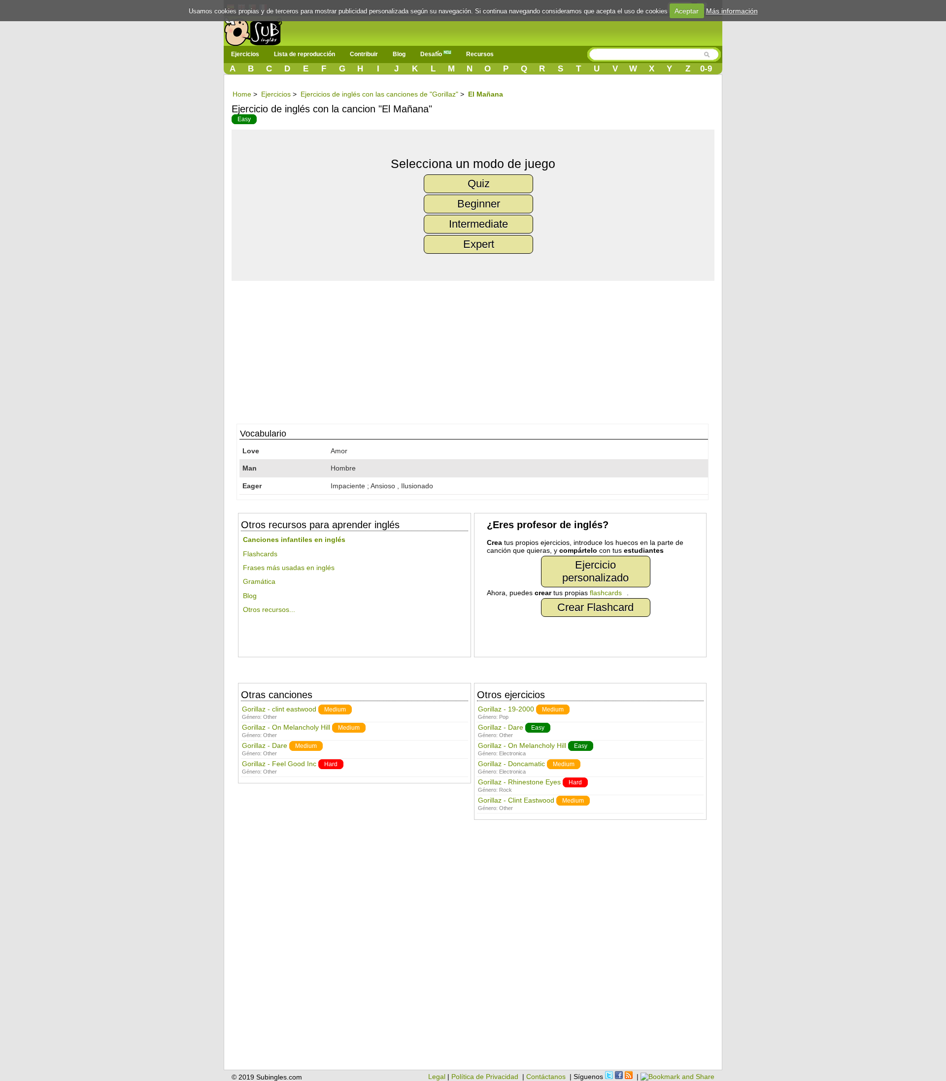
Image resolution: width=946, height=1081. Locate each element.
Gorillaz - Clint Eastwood (516, 800)
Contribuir (364, 54)
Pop (503, 717)
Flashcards (260, 554)
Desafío (431, 54)
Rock (505, 790)
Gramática (259, 581)
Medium (335, 709)
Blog (399, 54)
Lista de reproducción (304, 54)
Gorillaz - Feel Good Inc (279, 764)
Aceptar (687, 11)
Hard (331, 764)
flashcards (606, 593)
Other (270, 717)
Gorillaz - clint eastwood (279, 709)
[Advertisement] (477, 350)
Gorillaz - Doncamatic (511, 764)
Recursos (480, 54)
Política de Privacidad (484, 1077)
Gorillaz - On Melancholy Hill (286, 727)
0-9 (706, 68)
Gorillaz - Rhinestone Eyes (519, 782)
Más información (732, 11)
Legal (436, 1077)
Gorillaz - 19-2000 (506, 709)
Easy (244, 119)
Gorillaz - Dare (264, 745)
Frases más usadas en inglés (289, 568)
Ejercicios (245, 54)
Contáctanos (546, 1077)
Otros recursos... (269, 609)
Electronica (512, 753)
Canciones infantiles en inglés (294, 539)
